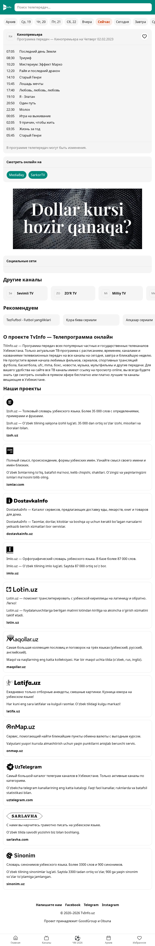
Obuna (106, 921)
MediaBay (16, 175)
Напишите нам (49, 905)
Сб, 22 (71, 22)
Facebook (73, 905)
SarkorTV (38, 175)
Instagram (110, 905)
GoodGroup (88, 921)
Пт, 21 (56, 22)
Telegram (91, 905)
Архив (10, 22)
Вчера (87, 22)
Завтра (140, 22)
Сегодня (122, 22)
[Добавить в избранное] (144, 36)
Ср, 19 (26, 22)
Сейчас (104, 22)
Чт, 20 (41, 22)
